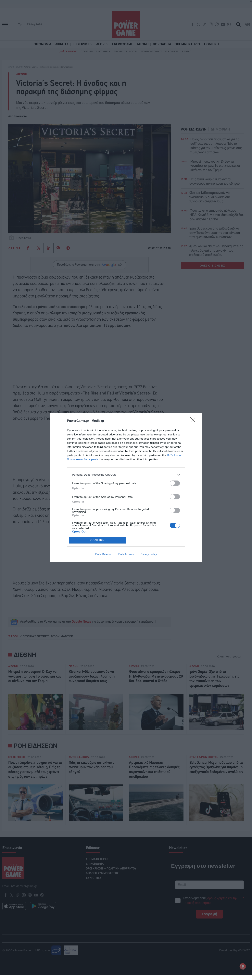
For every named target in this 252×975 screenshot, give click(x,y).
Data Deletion (103, 554)
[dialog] (126, 487)
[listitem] (126, 474)
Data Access (126, 554)
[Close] (194, 421)
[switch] (175, 483)
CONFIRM (97, 540)
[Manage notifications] (243, 966)
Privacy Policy (148, 554)
